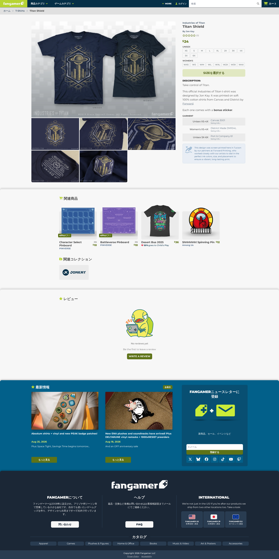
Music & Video (181, 543)
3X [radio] (233, 50)
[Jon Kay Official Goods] (74, 272)
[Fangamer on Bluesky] (198, 459)
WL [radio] (209, 64)
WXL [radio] (217, 64)
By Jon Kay (188, 31)
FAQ (139, 524)
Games (71, 543)
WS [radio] (194, 64)
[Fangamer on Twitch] (239, 459)
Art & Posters (208, 543)
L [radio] (209, 50)
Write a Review (139, 356)
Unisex (186, 46)
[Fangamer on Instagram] (214, 459)
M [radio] (202, 50)
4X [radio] (241, 50)
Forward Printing (222, 150)
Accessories (235, 543)
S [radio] (194, 50)
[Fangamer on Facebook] (206, 459)
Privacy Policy (133, 556)
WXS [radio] (186, 64)
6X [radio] (194, 55)
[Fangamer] (13, 3)
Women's (188, 60)
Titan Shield (193, 26)
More (168, 3)
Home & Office (125, 543)
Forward (188, 103)
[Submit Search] (258, 3)
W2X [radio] (225, 64)
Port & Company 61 (222, 136)
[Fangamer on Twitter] (190, 459)
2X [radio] (225, 50)
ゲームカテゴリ (63, 3)
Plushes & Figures (98, 543)
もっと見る (44, 459)
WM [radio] (202, 64)
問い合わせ (64, 524)
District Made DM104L (223, 128)
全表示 (168, 387)
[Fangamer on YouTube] (231, 459)
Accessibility (146, 556)
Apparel (43, 543)
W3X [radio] (233, 64)
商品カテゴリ (38, 3)
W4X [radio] (241, 64)
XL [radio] (217, 50)
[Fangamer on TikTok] (223, 459)
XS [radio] (186, 50)
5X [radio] (186, 55)
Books (153, 543)
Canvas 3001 (218, 120)
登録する (214, 452)
